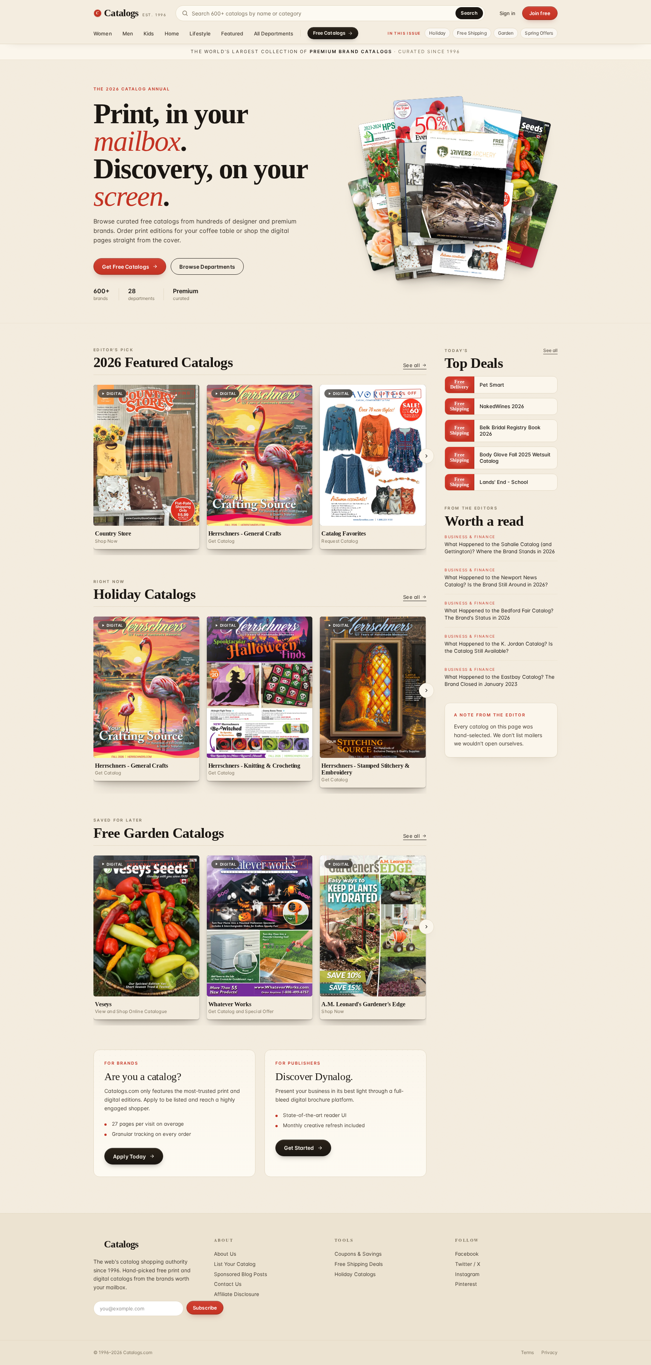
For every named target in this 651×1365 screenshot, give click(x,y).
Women (102, 34)
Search (469, 13)
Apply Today (129, 1156)
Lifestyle (200, 34)
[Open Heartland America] (464, 186)
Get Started (299, 1148)
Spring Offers (539, 33)
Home (172, 34)
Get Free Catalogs (125, 266)
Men (127, 34)
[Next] (426, 456)
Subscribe (205, 1308)
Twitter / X (467, 1264)
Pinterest (466, 1284)
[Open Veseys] (514, 217)
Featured (232, 34)
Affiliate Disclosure (236, 1294)
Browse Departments (207, 266)
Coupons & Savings (358, 1254)
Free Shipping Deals (359, 1264)
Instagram (467, 1274)
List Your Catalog (234, 1264)
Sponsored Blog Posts (240, 1274)
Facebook (466, 1254)
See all (411, 365)
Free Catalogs (329, 33)
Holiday (437, 33)
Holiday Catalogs (355, 1274)
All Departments (273, 34)
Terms (527, 1352)
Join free (539, 13)
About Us (225, 1254)
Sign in (507, 13)
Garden (506, 33)
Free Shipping (472, 33)
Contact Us (227, 1284)
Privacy (549, 1352)
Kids (149, 34)
